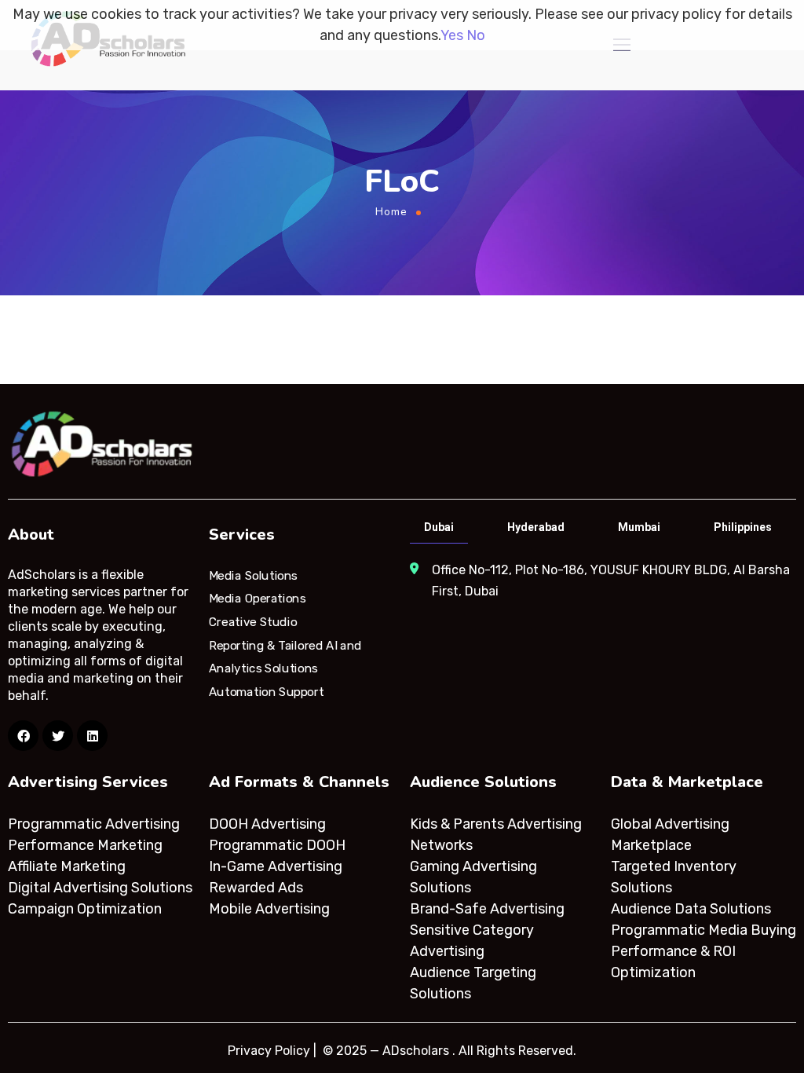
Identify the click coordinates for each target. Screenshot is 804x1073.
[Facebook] (23, 735)
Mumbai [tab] (639, 527)
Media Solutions (253, 575)
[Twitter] (57, 735)
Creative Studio (253, 622)
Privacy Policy (269, 1050)
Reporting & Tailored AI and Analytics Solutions (285, 657)
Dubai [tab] (439, 527)
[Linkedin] (92, 735)
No (475, 35)
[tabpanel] (602, 580)
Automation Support (266, 692)
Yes (451, 35)
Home (391, 211)
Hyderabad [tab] (536, 527)
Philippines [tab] (743, 527)
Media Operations (257, 598)
